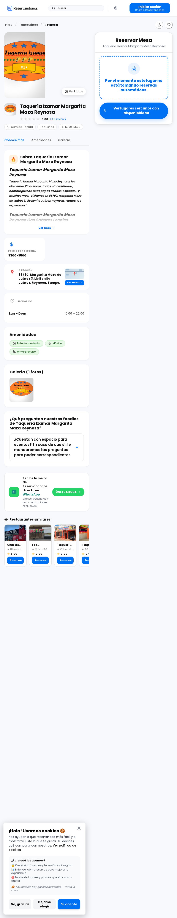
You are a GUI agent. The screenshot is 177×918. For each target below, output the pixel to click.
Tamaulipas (28, 25)
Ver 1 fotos (76, 91)
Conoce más (14, 140)
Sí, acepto (69, 904)
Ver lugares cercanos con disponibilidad (136, 111)
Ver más (44, 228)
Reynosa (51, 25)
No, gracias (20, 904)
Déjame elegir (44, 904)
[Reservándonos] (22, 8)
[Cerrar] (79, 828)
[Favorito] (169, 25)
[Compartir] (159, 25)
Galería (64, 140)
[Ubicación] (115, 8)
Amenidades (41, 140)
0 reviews (60, 119)
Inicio (9, 25)
